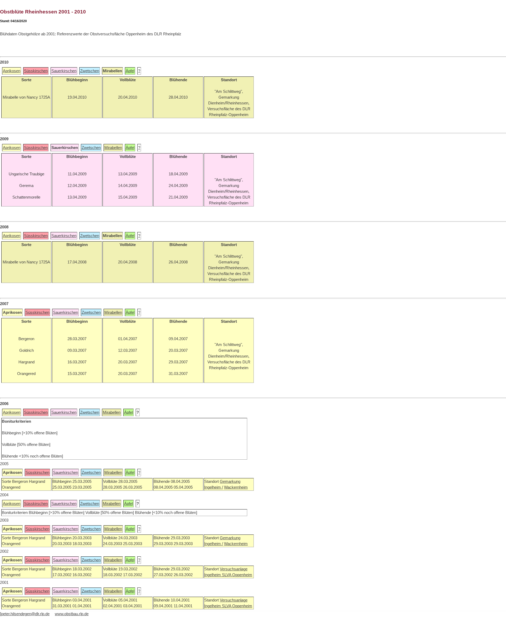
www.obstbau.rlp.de (72, 614)
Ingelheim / (213, 487)
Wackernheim (236, 487)
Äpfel (130, 71)
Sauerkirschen (63, 71)
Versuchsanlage (233, 569)
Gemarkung (230, 481)
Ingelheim (213, 575)
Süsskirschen (36, 71)
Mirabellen (113, 148)
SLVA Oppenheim (237, 575)
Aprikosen (11, 71)
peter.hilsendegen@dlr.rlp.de (25, 614)
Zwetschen (89, 71)
